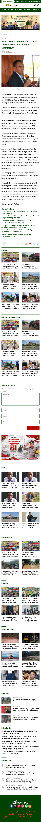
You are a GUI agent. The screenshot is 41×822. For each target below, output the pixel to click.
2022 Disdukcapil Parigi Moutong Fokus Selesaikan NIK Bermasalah (20, 766)
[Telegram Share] (34, 243)
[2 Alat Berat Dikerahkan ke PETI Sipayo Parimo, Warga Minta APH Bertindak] (31, 638)
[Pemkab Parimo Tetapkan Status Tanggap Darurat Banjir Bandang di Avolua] (31, 257)
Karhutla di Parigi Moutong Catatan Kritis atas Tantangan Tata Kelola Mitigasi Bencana (10, 485)
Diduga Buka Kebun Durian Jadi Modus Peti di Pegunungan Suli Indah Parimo (30, 665)
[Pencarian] (38, 5)
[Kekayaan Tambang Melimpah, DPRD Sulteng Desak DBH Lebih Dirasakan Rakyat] (31, 546)
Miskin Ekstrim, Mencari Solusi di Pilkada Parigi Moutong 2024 (30, 525)
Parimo (3, 38)
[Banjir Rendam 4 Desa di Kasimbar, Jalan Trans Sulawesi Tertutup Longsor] (31, 564)
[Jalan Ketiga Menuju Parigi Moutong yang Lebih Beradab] (10, 497)
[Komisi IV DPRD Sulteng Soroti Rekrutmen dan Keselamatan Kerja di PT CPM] (31, 592)
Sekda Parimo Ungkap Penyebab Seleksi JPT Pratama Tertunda (17, 235)
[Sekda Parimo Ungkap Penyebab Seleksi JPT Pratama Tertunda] (31, 297)
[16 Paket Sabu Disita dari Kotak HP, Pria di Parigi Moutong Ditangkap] (10, 675)
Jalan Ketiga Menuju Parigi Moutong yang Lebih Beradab (9, 505)
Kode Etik (11, 814)
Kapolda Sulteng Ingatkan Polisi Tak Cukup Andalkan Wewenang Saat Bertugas (17, 221)
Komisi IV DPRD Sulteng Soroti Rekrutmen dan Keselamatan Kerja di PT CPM (30, 600)
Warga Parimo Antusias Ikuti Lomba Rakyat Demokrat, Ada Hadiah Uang (17, 231)
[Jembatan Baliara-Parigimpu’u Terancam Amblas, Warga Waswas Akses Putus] (6, 700)
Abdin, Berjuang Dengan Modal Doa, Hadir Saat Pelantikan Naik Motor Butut (30, 505)
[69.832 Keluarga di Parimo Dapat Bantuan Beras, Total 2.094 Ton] (10, 257)
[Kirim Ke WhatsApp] (38, 243)
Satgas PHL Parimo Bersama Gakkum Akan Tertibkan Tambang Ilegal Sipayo (10, 646)
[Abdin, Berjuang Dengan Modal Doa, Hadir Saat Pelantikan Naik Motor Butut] (31, 497)
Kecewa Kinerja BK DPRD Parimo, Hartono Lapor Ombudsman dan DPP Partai (10, 665)
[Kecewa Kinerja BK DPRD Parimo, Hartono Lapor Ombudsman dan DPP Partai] (10, 656)
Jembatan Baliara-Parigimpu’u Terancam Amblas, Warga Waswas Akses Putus (25, 700)
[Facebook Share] (22, 243)
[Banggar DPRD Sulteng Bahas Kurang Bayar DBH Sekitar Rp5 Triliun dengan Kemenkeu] (10, 610)
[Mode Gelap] (35, 5)
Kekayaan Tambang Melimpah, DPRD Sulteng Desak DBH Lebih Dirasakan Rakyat (30, 554)
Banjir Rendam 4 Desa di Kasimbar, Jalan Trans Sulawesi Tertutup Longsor (31, 573)
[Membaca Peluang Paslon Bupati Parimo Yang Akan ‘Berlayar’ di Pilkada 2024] (10, 517)
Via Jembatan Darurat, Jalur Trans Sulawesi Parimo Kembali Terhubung (9, 573)
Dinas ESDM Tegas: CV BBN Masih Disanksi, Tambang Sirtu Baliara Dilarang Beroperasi (30, 683)
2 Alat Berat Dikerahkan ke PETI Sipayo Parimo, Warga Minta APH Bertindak (30, 646)
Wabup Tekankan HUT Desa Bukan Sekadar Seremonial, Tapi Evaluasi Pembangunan (26, 709)
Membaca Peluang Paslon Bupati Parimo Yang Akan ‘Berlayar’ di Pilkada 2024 (9, 525)
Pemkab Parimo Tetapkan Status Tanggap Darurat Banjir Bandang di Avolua (20, 217)
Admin (7, 51)
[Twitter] (15, 806)
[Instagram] (22, 806)
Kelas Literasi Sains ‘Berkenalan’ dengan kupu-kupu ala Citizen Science (21, 774)
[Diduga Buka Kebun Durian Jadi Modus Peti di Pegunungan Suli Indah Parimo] (31, 656)
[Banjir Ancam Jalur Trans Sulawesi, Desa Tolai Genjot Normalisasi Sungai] (6, 719)
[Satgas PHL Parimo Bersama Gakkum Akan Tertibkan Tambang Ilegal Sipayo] (10, 638)
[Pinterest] (18, 806)
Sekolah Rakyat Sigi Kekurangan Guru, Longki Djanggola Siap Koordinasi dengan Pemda (30, 619)
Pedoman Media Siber (29, 812)
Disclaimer (20, 814)
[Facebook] (11, 806)
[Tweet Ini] (26, 243)
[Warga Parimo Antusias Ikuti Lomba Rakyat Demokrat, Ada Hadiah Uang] (10, 297)
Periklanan (29, 814)
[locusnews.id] (12, 5)
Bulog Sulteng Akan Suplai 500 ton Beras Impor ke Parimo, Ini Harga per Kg (21, 781)
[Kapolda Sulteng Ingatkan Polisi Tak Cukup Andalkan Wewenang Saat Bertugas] (10, 277)
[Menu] (2, 5)
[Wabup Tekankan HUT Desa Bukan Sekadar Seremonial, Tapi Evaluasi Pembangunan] (6, 709)
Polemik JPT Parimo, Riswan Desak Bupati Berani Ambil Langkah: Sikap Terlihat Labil (19, 226)
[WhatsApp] (26, 806)
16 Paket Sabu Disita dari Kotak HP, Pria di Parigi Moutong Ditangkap (9, 683)
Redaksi (6, 812)
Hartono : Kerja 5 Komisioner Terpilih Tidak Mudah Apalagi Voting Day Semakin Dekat (22, 788)
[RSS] (30, 806)
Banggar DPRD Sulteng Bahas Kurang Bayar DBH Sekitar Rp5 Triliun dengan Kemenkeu (10, 619)
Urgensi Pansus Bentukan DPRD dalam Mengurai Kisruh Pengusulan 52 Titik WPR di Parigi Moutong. (30, 485)
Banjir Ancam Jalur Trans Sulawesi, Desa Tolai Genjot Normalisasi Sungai (25, 718)
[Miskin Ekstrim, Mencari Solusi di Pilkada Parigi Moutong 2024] (31, 517)
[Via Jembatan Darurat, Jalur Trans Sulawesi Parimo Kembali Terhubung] (10, 564)
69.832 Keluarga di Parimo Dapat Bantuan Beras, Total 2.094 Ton (19, 212)
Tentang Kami (15, 812)
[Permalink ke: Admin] (3, 52)
